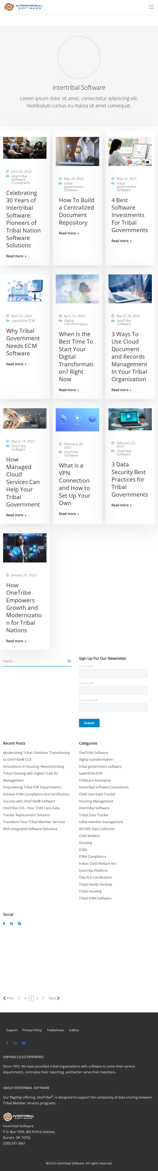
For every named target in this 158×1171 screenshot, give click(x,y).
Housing (85, 842)
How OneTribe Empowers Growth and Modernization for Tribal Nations (24, 607)
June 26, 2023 (21, 171)
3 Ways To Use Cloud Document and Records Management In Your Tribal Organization (129, 356)
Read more (14, 256)
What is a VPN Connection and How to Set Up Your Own (74, 484)
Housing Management (96, 801)
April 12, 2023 (74, 316)
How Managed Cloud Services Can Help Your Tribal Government (23, 481)
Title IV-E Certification (95, 877)
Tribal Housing (90, 891)
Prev (10, 998)
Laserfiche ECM (23, 320)
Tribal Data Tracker (94, 815)
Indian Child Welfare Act (97, 863)
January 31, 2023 (23, 575)
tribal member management (101, 822)
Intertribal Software (94, 808)
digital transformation (76, 322)
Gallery (74, 1030)
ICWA (83, 849)
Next (52, 998)
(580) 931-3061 (14, 1143)
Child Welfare (89, 836)
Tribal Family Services (95, 884)
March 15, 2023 (23, 441)
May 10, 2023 (126, 178)
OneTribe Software (124, 322)
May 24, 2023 (74, 178)
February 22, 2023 (126, 444)
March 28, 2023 (128, 316)
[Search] (69, 661)
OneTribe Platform (93, 870)
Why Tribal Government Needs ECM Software (23, 342)
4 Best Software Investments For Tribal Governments (130, 215)
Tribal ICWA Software (95, 898)
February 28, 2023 (73, 445)
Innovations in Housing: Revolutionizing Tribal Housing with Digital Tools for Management (33, 773)
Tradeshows (55, 1030)
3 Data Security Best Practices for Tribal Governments (130, 479)
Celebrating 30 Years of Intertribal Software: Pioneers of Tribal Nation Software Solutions (23, 219)
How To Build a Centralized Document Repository (76, 211)
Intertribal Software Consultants (21, 179)
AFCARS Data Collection (97, 829)
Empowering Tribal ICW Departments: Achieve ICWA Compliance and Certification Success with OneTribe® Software (36, 794)
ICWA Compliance (92, 856)
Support (11, 1030)
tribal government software (73, 187)
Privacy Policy (32, 1030)
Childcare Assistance (95, 780)
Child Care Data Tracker (97, 794)
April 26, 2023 (21, 316)
